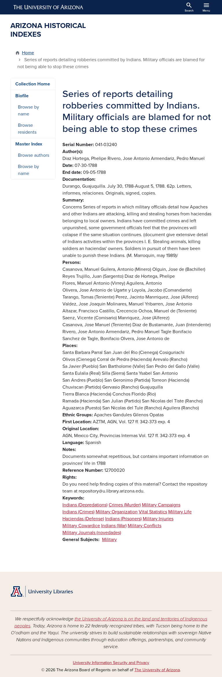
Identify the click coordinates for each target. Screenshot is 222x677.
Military (109, 539)
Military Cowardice (81, 526)
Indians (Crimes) (78, 512)
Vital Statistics (153, 512)
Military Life (180, 512)
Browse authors (33, 155)
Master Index (28, 144)
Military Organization (117, 512)
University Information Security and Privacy (111, 662)
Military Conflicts (144, 526)
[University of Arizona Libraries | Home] (41, 591)
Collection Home (32, 84)
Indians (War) (114, 526)
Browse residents (27, 128)
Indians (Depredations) (85, 505)
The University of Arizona (157, 669)
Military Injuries (158, 519)
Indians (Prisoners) (123, 519)
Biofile (22, 96)
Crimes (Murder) (125, 505)
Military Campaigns (161, 505)
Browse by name (28, 110)
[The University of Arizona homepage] (48, 7)
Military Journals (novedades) (91, 533)
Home (28, 53)
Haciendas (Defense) (83, 519)
